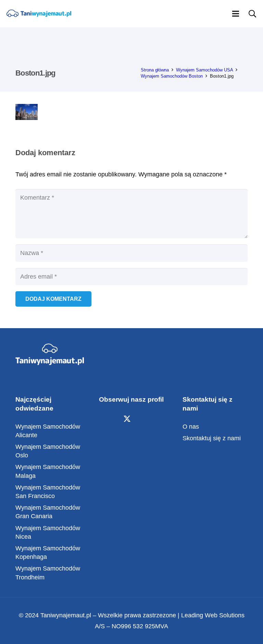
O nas (191, 426)
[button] (235, 13)
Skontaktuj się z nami (212, 438)
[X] (127, 419)
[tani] (38, 14)
